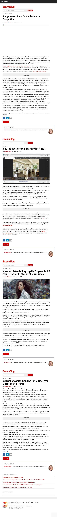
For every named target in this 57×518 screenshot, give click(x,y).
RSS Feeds (32, 502)
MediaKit (19, 502)
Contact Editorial (25, 502)
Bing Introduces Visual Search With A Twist (13, 477)
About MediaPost (12, 502)
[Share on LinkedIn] (7, 118)
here (44, 218)
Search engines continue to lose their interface (16, 66)
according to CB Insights (39, 71)
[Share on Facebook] (4, 118)
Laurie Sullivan (7, 22)
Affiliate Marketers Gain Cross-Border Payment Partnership (17, 487)
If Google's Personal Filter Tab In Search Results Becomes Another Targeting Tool (22, 484)
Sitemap (36, 502)
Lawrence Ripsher (7, 225)
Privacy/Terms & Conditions (14, 504)
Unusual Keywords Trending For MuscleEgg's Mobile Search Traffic (19, 482)
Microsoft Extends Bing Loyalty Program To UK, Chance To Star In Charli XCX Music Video (24, 479)
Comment (6, 121)
